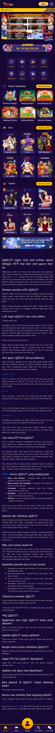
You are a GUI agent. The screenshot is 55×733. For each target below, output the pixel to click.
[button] (50, 26)
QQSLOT (15, 276)
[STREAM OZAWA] (48, 35)
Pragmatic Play (7, 374)
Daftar (43, 4)
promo (4, 701)
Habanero (5, 403)
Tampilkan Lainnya (44, 86)
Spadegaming (7, 415)
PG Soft (5, 391)
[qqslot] (7, 4)
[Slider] (27, 26)
